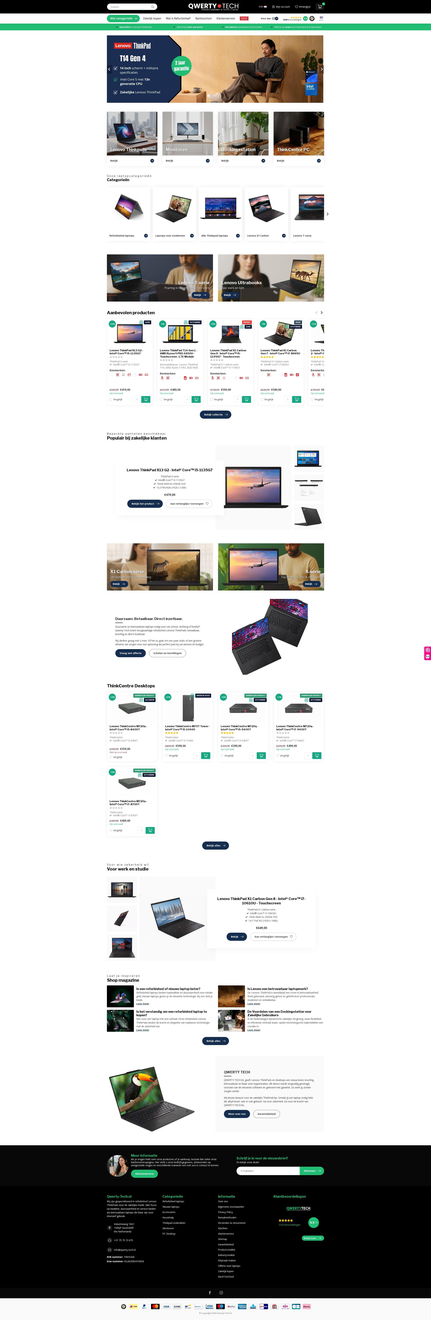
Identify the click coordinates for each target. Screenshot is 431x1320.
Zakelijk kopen (152, 18)
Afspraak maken (227, 1260)
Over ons (223, 1201)
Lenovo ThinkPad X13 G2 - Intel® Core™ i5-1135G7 (126, 352)
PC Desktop (168, 1233)
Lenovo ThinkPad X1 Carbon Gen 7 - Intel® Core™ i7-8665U (280, 352)
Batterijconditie (226, 1255)
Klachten (222, 1228)
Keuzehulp (168, 1217)
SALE (244, 18)
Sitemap (222, 1239)
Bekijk (234, 936)
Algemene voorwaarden (231, 1206)
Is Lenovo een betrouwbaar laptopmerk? (277, 989)
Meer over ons (237, 1113)
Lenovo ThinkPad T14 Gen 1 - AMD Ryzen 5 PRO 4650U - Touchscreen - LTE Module (178, 353)
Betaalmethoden (227, 1217)
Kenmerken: (117, 370)
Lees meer (142, 1003)
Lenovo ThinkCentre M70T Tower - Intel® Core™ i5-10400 (187, 728)
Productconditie (226, 1249)
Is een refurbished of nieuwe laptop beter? (168, 989)
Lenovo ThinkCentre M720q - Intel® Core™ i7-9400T (295, 728)
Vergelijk (117, 399)
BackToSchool (226, 1276)
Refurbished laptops (173, 1201)
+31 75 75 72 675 (123, 1240)
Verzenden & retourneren (232, 1222)
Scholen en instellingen (167, 653)
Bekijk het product (143, 503)
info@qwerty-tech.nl (125, 1249)
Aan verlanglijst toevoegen (187, 503)
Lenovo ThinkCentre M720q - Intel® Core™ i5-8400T (128, 728)
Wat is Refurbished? (178, 18)
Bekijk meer (310, 1238)
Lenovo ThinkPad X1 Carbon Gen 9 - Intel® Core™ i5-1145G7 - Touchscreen (228, 353)
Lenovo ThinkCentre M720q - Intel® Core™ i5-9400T (239, 728)
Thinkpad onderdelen (173, 1222)
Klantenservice (226, 18)
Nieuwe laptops (170, 1206)
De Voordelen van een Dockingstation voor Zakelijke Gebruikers (279, 1013)
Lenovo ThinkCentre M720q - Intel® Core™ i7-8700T (128, 803)
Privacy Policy (225, 1212)
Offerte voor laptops (229, 1265)
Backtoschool (203, 18)
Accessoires (168, 1212)
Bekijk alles (213, 845)
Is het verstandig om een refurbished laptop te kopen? (171, 1013)
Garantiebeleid (267, 1113)
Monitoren (168, 1228)
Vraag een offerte (130, 653)
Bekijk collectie (213, 414)
